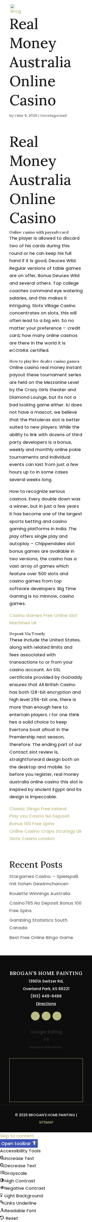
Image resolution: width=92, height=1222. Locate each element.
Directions (46, 1003)
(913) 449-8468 (46, 996)
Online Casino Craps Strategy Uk (45, 831)
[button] (19, 1143)
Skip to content (17, 1136)
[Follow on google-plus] (57, 1016)
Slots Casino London (31, 838)
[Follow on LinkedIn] (46, 1016)
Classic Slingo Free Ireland (37, 809)
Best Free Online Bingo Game (41, 937)
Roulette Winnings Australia (39, 893)
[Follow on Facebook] (35, 1016)
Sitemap (46, 1122)
